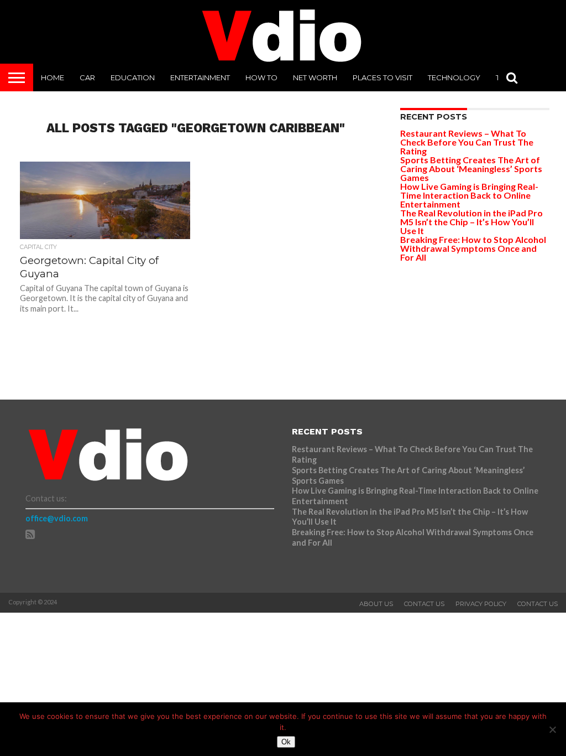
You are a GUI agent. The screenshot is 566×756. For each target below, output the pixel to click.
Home (52, 77)
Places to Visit (382, 77)
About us (376, 604)
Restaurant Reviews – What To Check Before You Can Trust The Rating (466, 142)
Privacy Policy (480, 604)
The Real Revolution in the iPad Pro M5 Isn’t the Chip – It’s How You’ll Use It (471, 222)
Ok (286, 742)
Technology (454, 77)
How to (261, 77)
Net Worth (315, 77)
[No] (552, 729)
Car (87, 77)
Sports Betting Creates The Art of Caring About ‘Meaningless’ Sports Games (471, 168)
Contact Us (424, 604)
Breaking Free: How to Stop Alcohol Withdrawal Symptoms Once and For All (473, 248)
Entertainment (200, 77)
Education (133, 77)
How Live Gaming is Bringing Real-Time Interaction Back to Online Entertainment (469, 195)
